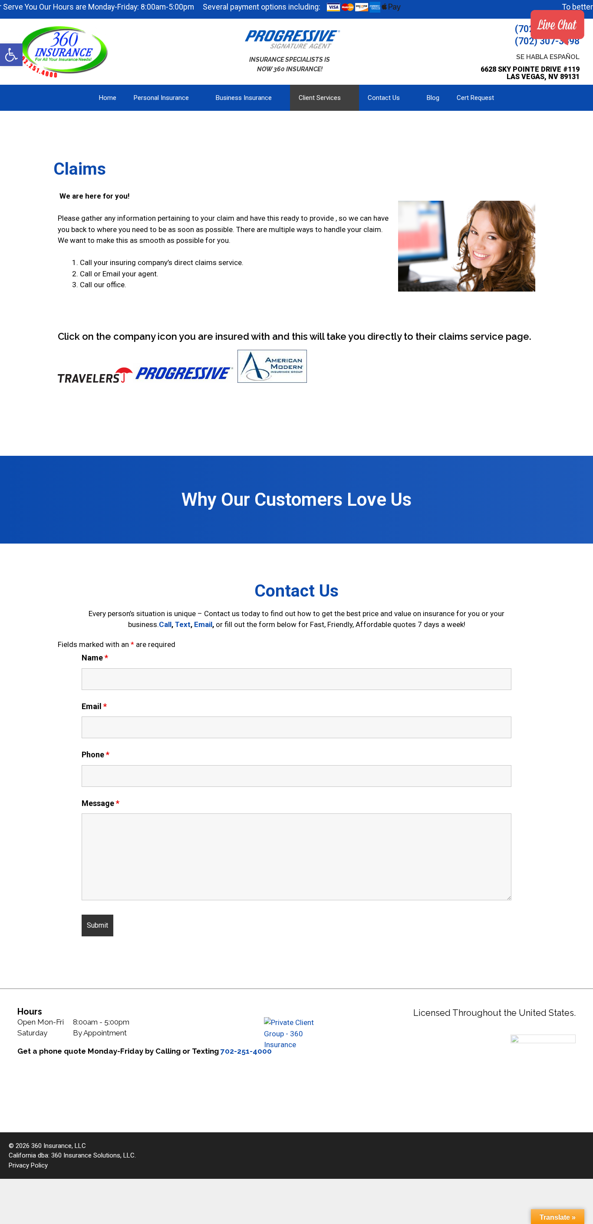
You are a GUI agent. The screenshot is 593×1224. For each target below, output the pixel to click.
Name (95, 657)
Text (183, 624)
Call (165, 624)
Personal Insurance (161, 98)
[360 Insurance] (65, 50)
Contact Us (384, 98)
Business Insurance (244, 98)
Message (100, 803)
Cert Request (475, 98)
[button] (11, 54)
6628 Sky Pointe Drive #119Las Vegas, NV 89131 (530, 73)
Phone (95, 754)
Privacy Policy (28, 1165)
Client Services (320, 98)
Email (203, 624)
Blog (433, 98)
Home (107, 98)
